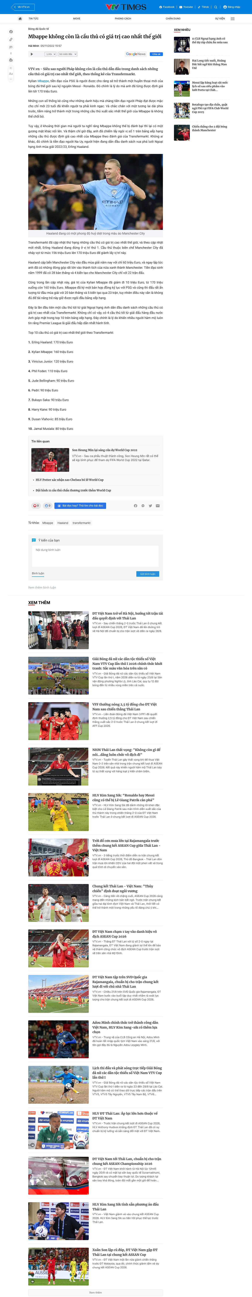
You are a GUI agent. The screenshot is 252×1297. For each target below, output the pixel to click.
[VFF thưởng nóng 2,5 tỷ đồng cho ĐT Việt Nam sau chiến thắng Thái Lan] (58, 721)
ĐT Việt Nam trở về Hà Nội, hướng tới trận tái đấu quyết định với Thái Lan (127, 615)
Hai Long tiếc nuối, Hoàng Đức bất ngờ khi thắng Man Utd (209, 64)
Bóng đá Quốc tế (38, 28)
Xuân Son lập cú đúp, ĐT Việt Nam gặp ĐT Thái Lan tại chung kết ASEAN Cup (125, 1252)
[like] (11, 32)
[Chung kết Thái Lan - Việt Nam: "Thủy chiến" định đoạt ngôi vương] (58, 903)
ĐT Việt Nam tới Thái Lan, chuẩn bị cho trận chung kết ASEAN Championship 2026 (126, 1161)
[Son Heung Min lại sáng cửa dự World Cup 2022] (50, 460)
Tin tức (34, 18)
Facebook (169, 7)
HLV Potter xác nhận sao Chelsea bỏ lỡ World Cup (69, 480)
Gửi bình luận (147, 574)
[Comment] (11, 47)
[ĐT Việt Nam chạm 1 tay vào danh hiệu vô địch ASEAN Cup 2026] (58, 948)
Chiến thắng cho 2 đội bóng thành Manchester (209, 128)
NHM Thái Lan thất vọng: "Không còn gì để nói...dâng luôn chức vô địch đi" (126, 752)
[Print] (11, 60)
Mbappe (43, 81)
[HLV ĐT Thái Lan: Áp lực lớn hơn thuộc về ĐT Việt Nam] (58, 1130)
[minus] (11, 79)
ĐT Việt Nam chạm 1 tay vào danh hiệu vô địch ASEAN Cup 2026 (124, 934)
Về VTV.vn (24, 7)
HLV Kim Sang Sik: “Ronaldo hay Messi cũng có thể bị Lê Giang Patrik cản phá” (123, 797)
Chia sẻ (156, 54)
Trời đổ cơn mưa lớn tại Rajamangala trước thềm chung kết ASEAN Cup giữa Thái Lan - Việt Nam (126, 845)
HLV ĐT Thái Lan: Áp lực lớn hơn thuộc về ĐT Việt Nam (125, 1115)
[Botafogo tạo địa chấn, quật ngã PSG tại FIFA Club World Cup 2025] (182, 111)
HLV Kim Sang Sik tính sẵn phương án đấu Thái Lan (125, 1206)
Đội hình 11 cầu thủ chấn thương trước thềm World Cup (73, 490)
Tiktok (205, 7)
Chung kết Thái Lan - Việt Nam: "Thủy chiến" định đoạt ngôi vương (122, 888)
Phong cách (123, 18)
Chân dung (173, 18)
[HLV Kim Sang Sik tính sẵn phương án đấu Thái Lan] (58, 1221)
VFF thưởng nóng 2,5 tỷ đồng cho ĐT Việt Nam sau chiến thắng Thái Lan (124, 706)
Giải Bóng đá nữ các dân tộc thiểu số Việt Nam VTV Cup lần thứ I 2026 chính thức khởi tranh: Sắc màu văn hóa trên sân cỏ (127, 663)
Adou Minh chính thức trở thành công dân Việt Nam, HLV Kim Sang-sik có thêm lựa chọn (125, 1027)
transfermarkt (81, 523)
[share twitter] (150, 506)
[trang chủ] (20, 19)
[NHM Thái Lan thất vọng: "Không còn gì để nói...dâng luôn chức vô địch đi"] (58, 767)
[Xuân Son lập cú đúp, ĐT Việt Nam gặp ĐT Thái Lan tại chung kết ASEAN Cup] (58, 1267)
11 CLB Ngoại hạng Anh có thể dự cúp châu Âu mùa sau (210, 40)
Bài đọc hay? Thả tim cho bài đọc (83, 505)
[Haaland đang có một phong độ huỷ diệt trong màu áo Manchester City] (95, 192)
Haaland (63, 523)
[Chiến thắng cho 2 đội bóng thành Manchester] (182, 133)
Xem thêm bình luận (42, 587)
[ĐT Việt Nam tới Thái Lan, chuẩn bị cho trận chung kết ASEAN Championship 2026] (58, 1176)
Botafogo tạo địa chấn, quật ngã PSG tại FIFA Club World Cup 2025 (210, 108)
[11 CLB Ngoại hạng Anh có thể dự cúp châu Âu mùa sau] (182, 45)
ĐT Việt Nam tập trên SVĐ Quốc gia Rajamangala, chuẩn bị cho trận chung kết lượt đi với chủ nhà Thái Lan (125, 982)
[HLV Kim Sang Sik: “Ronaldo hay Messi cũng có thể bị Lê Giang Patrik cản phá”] (58, 812)
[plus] (11, 68)
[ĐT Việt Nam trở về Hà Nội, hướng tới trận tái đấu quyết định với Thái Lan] (58, 630)
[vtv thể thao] (126, 7)
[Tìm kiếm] (216, 7)
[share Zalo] (143, 506)
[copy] (11, 39)
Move (76, 18)
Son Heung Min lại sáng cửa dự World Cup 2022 (104, 450)
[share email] (158, 506)
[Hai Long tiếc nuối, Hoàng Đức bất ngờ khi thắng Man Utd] (182, 67)
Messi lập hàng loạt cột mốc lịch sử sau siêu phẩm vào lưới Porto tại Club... (210, 86)
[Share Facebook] (135, 506)
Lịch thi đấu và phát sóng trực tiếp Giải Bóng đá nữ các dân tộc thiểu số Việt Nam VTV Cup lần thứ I (127, 1073)
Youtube (188, 7)
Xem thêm (95, 1292)
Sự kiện (220, 18)
